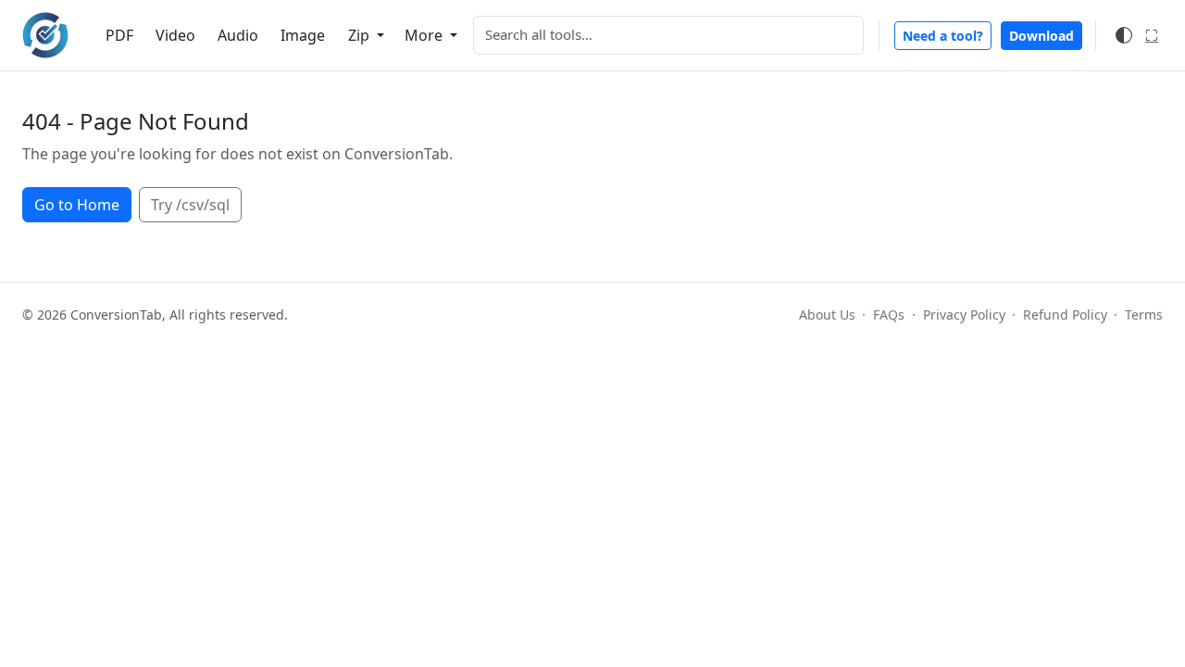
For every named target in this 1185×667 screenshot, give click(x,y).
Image (303, 35)
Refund (1065, 314)
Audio (238, 35)
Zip (360, 35)
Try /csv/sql (190, 205)
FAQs (888, 314)
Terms (1144, 314)
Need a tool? (943, 35)
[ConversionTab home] (45, 35)
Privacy (963, 314)
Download (1041, 35)
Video (175, 35)
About (827, 314)
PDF (119, 35)
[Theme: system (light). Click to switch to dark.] (1124, 35)
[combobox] (668, 35)
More (425, 35)
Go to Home (76, 205)
